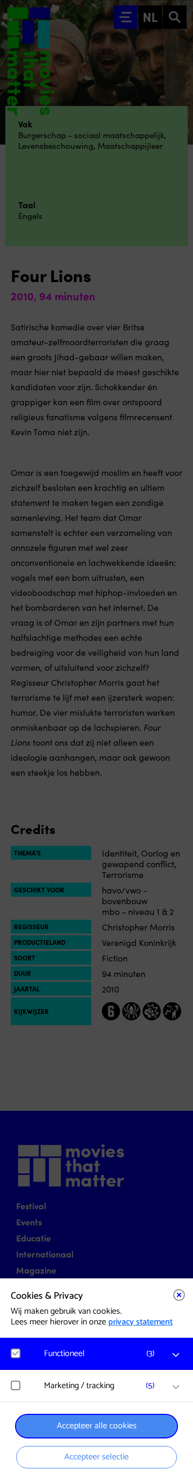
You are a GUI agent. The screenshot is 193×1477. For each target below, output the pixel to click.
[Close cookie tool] (179, 1295)
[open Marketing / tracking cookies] (176, 1387)
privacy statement (140, 1322)
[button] (101, 1353)
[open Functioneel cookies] (176, 1355)
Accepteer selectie (96, 1457)
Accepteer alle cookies (97, 1426)
